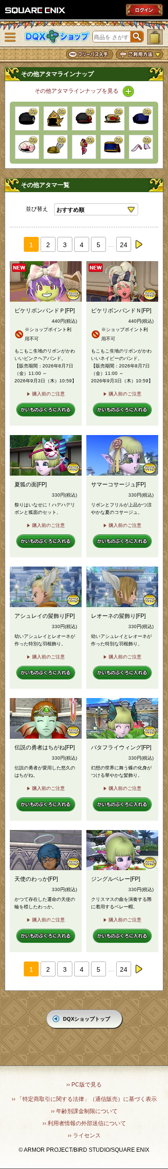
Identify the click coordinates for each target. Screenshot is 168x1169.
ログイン (144, 9)
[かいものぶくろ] (155, 36)
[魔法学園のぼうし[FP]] (84, 118)
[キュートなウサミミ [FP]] (141, 147)
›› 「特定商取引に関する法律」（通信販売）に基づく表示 (84, 1099)
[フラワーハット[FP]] (112, 118)
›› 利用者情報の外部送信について (84, 1123)
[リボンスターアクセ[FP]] (84, 147)
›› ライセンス (84, 1135)
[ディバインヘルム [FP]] (55, 118)
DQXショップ (57, 36)
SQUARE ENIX (35, 10)
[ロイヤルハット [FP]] (55, 147)
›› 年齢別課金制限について (84, 1111)
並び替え (37, 209)
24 (123, 245)
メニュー (10, 37)
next (138, 244)
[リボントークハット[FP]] (141, 118)
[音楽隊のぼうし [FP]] (112, 147)
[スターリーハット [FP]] (27, 147)
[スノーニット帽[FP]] (27, 118)
